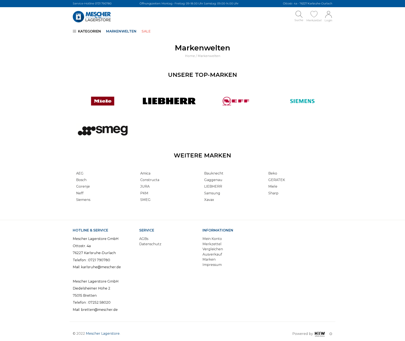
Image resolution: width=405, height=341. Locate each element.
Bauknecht (213, 173)
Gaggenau (213, 180)
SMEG (145, 200)
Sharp (273, 193)
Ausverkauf (212, 254)
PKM (144, 193)
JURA (145, 186)
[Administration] (330, 334)
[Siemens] (302, 101)
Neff (80, 193)
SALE (146, 31)
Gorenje (83, 186)
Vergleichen (212, 249)
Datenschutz (150, 244)
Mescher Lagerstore (103, 334)
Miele (272, 186)
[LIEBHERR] (169, 101)
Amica (145, 173)
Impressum (212, 265)
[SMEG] (102, 130)
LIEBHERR (213, 186)
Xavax (209, 200)
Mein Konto (212, 239)
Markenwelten (121, 31)
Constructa (149, 180)
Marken (209, 259)
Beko (272, 173)
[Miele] (102, 101)
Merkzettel (211, 244)
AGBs (143, 239)
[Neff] (235, 101)
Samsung (212, 193)
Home (190, 56)
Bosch (81, 180)
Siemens (83, 200)
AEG (80, 173)
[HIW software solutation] (320, 334)
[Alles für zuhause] (92, 16)
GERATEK (276, 180)
